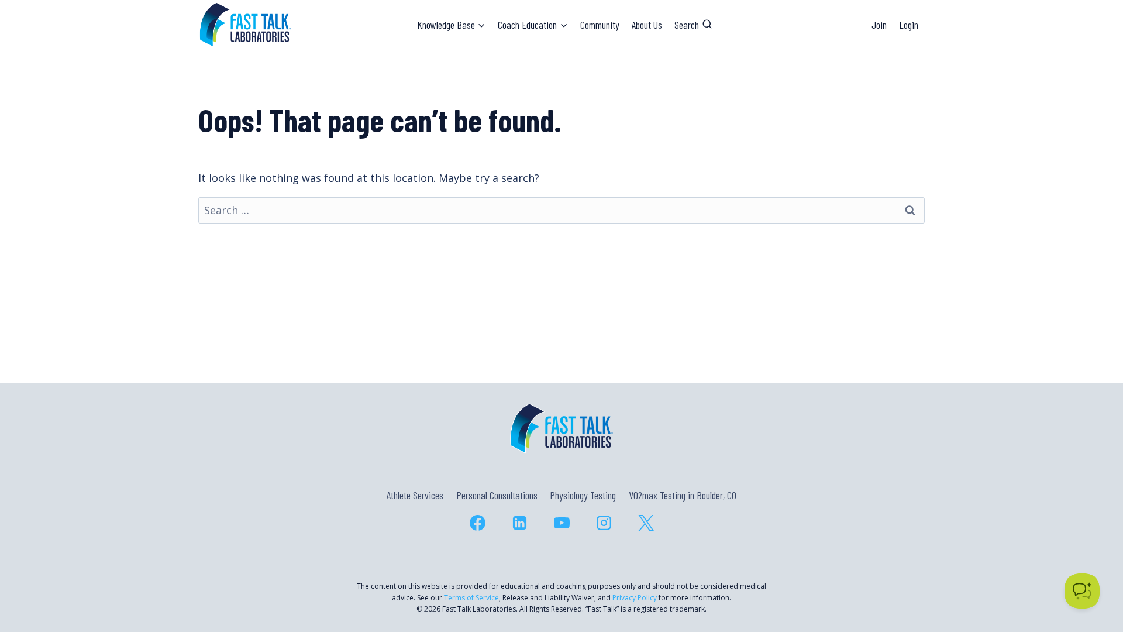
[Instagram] (603, 522)
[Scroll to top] (1092, 572)
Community (599, 24)
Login (908, 24)
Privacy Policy (634, 598)
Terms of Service (471, 598)
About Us (647, 24)
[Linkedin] (519, 522)
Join (879, 24)
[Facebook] (477, 522)
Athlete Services (415, 495)
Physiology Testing (583, 495)
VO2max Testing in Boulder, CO (682, 495)
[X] (646, 522)
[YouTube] (561, 522)
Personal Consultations (497, 495)
